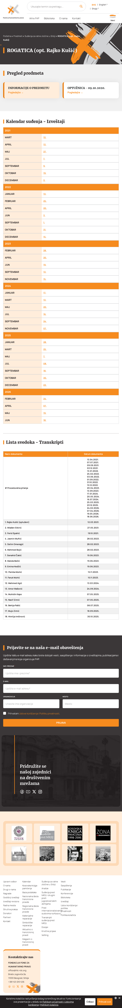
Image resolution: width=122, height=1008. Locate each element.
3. (44, 180)
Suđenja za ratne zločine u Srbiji (40, 36)
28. (45, 250)
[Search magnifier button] (81, 6)
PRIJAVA (61, 722)
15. (44, 236)
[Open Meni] (112, 18)
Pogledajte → (16, 92)
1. (44, 222)
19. (44, 173)
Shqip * (95, 8)
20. (45, 208)
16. (44, 314)
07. (45, 328)
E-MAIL (6, 681)
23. (45, 385)
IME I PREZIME (9, 666)
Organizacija (9, 696)
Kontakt (76, 18)
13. (44, 144)
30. (45, 378)
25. (45, 201)
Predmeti (18, 36)
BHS (94, 4)
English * (103, 4)
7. (44, 158)
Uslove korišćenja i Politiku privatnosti (39, 713)
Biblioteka (49, 18)
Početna (7, 36)
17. (44, 292)
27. (44, 151)
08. (45, 363)
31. (44, 229)
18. (44, 370)
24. (45, 321)
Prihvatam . (34, 713)
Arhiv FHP (34, 18)
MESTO (65, 696)
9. (44, 166)
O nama (63, 18)
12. (44, 137)
